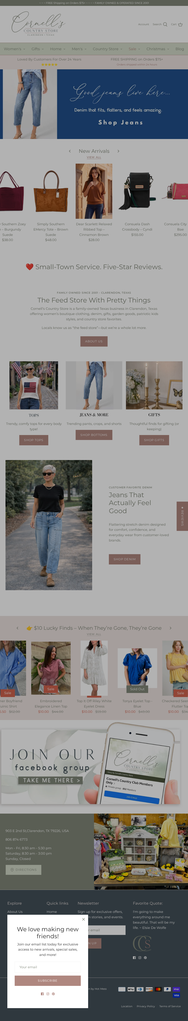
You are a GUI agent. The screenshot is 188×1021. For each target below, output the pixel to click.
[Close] (83, 919)
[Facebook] (42, 994)
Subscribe (47, 980)
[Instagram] (47, 994)
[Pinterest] (53, 994)
